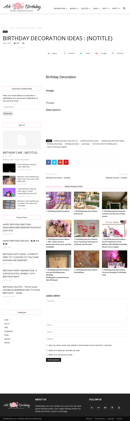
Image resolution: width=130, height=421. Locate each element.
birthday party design (54, 144)
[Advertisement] (65, 20)
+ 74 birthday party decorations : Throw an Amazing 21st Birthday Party (114, 272)
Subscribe (8, 113)
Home (5, 28)
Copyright (110, 419)
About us (89, 419)
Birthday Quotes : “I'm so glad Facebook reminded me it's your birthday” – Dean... (21, 289)
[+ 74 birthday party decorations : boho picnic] (86, 200)
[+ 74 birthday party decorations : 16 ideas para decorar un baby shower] (114, 200)
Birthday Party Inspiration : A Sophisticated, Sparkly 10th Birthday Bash (20, 273)
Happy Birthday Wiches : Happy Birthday (27, 166)
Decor (12, 28)
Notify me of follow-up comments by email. (64, 350)
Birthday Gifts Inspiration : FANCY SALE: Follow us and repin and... (28, 179)
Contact (119, 419)
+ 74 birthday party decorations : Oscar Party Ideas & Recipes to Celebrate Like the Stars (86, 241)
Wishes (73, 8)
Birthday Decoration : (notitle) (58, 178)
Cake (95, 8)
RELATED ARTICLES (54, 187)
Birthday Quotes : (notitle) (116, 178)
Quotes (84, 8)
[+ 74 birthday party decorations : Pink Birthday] (86, 259)
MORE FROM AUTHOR (74, 187)
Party (115, 8)
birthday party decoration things (112, 141)
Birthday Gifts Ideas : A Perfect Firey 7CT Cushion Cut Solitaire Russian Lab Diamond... (21, 257)
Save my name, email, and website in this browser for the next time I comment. (80, 345)
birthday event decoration (89, 141)
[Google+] (105, 407)
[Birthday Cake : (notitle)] (22, 140)
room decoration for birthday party (104, 144)
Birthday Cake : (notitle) (20, 152)
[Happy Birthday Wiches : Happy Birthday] (9, 168)
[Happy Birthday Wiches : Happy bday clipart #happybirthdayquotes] (9, 192)
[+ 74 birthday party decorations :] (58, 200)
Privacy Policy (100, 419)
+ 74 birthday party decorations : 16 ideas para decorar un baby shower (114, 213)
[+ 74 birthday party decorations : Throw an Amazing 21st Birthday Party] (114, 259)
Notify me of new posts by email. (60, 355)
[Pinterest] (112, 407)
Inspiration (59, 8)
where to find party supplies (57, 147)
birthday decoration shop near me (66, 141)
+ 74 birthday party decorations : (58, 211)
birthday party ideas (72, 144)
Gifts (104, 8)
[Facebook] (91, 407)
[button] (124, 8)
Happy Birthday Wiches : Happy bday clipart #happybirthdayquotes (27, 191)
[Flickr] (98, 407)
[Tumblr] (119, 407)
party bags (86, 144)
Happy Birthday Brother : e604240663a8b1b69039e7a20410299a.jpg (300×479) (25, 227)
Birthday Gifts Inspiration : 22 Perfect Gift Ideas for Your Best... (28, 203)
